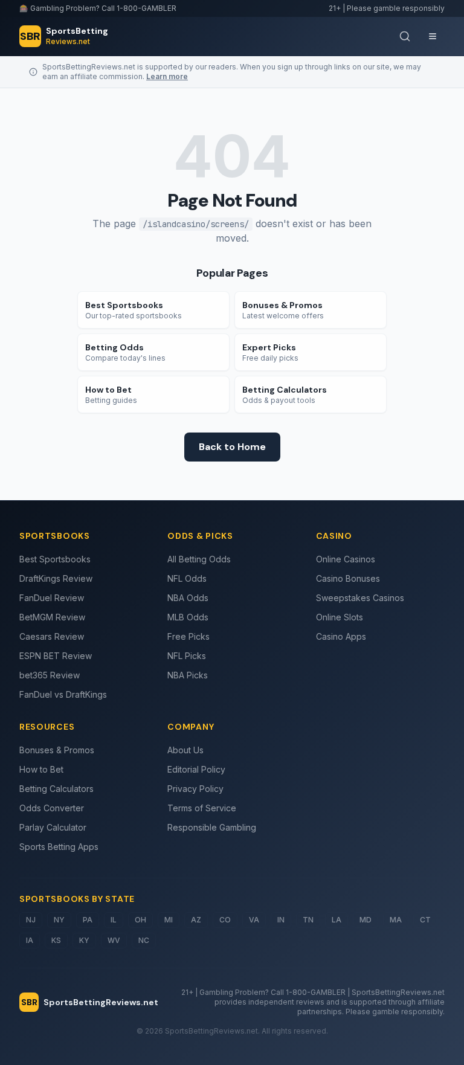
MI (168, 919)
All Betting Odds (199, 559)
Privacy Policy (195, 788)
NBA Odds (187, 598)
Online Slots (339, 617)
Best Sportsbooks (55, 559)
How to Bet (41, 769)
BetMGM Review (52, 617)
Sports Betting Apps (58, 846)
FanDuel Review (51, 598)
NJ (31, 919)
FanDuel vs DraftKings (63, 694)
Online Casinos (345, 559)
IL (114, 919)
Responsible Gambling (211, 827)
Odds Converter (51, 808)
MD (365, 919)
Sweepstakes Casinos (360, 598)
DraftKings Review (55, 578)
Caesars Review (51, 636)
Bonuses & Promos (56, 750)
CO (225, 919)
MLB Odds (187, 617)
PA (87, 919)
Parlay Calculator (52, 827)
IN (281, 919)
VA (254, 919)
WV (114, 940)
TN (308, 919)
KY (84, 940)
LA (336, 919)
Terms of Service (201, 808)
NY (59, 919)
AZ (196, 919)
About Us (185, 750)
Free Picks (188, 636)
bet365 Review (49, 675)
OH (140, 919)
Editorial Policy (196, 769)
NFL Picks (186, 656)
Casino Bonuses (348, 578)
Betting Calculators (56, 788)
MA (396, 919)
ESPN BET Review (55, 656)
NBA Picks (187, 675)
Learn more (167, 76)
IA (29, 940)
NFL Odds (187, 578)
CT (425, 919)
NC (143, 940)
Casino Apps (341, 636)
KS (56, 940)
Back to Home (232, 446)
